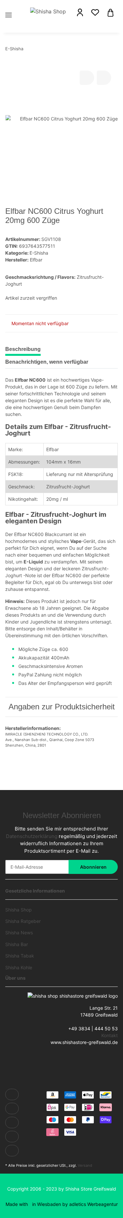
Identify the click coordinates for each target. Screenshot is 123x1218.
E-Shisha (39, 253)
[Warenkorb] (110, 12)
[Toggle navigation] (8, 7)
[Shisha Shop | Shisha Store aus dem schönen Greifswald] (48, 11)
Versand (85, 1165)
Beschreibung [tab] (23, 349)
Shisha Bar (16, 944)
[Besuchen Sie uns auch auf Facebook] (12, 1094)
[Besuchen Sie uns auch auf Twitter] (12, 1108)
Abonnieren (93, 867)
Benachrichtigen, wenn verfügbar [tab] (46, 362)
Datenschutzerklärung (31, 836)
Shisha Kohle (18, 967)
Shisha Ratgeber (23, 921)
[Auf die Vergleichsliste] (87, 78)
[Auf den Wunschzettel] (104, 78)
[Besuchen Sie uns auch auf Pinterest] (12, 1136)
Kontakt (109, 1035)
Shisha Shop (18, 909)
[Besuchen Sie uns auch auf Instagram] (12, 1150)
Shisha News (19, 932)
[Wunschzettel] (95, 12)
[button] (80, 12)
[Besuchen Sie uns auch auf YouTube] (12, 1122)
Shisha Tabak (19, 955)
